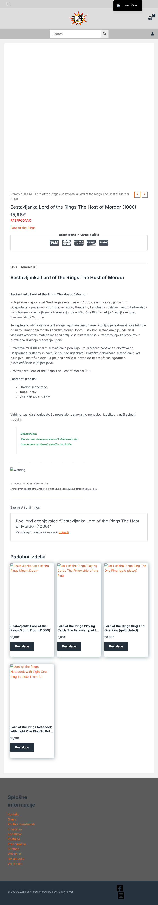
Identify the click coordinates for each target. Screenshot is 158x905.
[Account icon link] (152, 34)
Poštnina (14, 839)
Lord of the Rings (46, 194)
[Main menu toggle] (8, 4)
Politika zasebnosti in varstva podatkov (21, 829)
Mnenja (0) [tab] (29, 267)
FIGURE (28, 194)
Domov (15, 194)
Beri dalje (22, 646)
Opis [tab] (13, 267)
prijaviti (63, 532)
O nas (12, 819)
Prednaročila (17, 844)
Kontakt (13, 814)
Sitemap (13, 849)
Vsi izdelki (15, 864)
